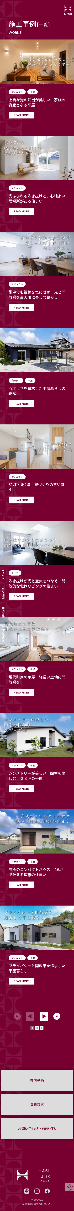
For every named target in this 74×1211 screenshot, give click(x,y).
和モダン (16, 380)
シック (15, 573)
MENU (68, 14)
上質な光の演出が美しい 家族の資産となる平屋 (37, 102)
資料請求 (3, 612)
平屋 (32, 91)
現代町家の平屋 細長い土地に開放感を (37, 679)
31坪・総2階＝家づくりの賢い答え (37, 487)
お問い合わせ (3, 634)
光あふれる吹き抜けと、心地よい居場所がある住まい (37, 198)
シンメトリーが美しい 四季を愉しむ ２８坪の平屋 (37, 776)
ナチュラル (17, 91)
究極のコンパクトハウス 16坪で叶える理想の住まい (36, 872)
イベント (3, 574)
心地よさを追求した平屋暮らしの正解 (37, 391)
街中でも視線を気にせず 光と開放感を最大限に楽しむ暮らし (37, 294)
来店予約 (3, 593)
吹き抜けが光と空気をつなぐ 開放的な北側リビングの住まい (37, 583)
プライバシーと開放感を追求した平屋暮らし (37, 968)
